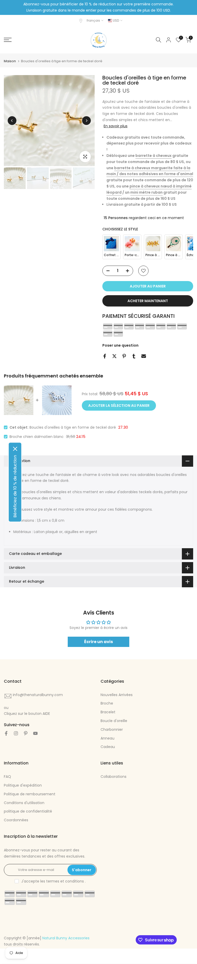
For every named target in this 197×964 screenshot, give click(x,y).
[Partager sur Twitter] (114, 356)
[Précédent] (12, 120)
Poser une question (120, 345)
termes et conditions (65, 881)
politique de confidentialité (28, 811)
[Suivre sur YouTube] (35, 733)
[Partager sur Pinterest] (124, 356)
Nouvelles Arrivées (117, 694)
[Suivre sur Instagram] (16, 733)
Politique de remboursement (29, 794)
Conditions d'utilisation (24, 802)
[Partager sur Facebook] (104, 356)
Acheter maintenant (147, 300)
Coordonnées (16, 820)
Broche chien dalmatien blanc (36, 436)
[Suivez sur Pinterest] (25, 733)
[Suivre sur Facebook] (6, 733)
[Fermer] (15, 449)
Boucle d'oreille (114, 720)
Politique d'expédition (23, 785)
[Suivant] (86, 120)
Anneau (107, 738)
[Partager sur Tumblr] (134, 356)
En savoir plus (115, 126)
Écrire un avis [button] (98, 642)
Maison (10, 61)
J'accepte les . (53, 881)
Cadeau (108, 746)
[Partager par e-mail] (143, 356)
